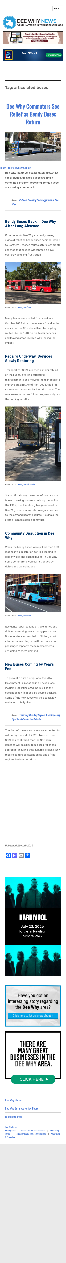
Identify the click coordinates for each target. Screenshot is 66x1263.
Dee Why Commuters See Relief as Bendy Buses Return (33, 114)
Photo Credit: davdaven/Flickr (15, 168)
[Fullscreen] (57, 973)
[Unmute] (45, 973)
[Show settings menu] (51, 973)
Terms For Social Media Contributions (31, 1133)
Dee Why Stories (13, 1100)
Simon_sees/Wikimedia (25, 484)
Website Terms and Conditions (33, 1130)
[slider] (29, 973)
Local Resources (13, 1117)
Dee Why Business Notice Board (21, 1108)
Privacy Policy (10, 1130)
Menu (57, 8)
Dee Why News (11, 1127)
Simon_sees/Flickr (24, 307)
